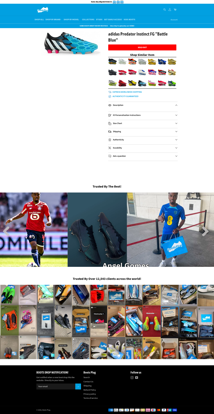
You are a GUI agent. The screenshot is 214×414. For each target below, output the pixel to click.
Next (1, 26)
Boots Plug (46, 410)
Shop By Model (71, 19)
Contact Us (88, 381)
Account (174, 19)
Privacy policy (89, 394)
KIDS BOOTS (129, 19)
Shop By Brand (53, 19)
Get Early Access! (113, 19)
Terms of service (90, 398)
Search (86, 377)
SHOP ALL (39, 19)
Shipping (87, 385)
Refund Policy (89, 389)
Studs (99, 19)
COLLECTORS (88, 19)
